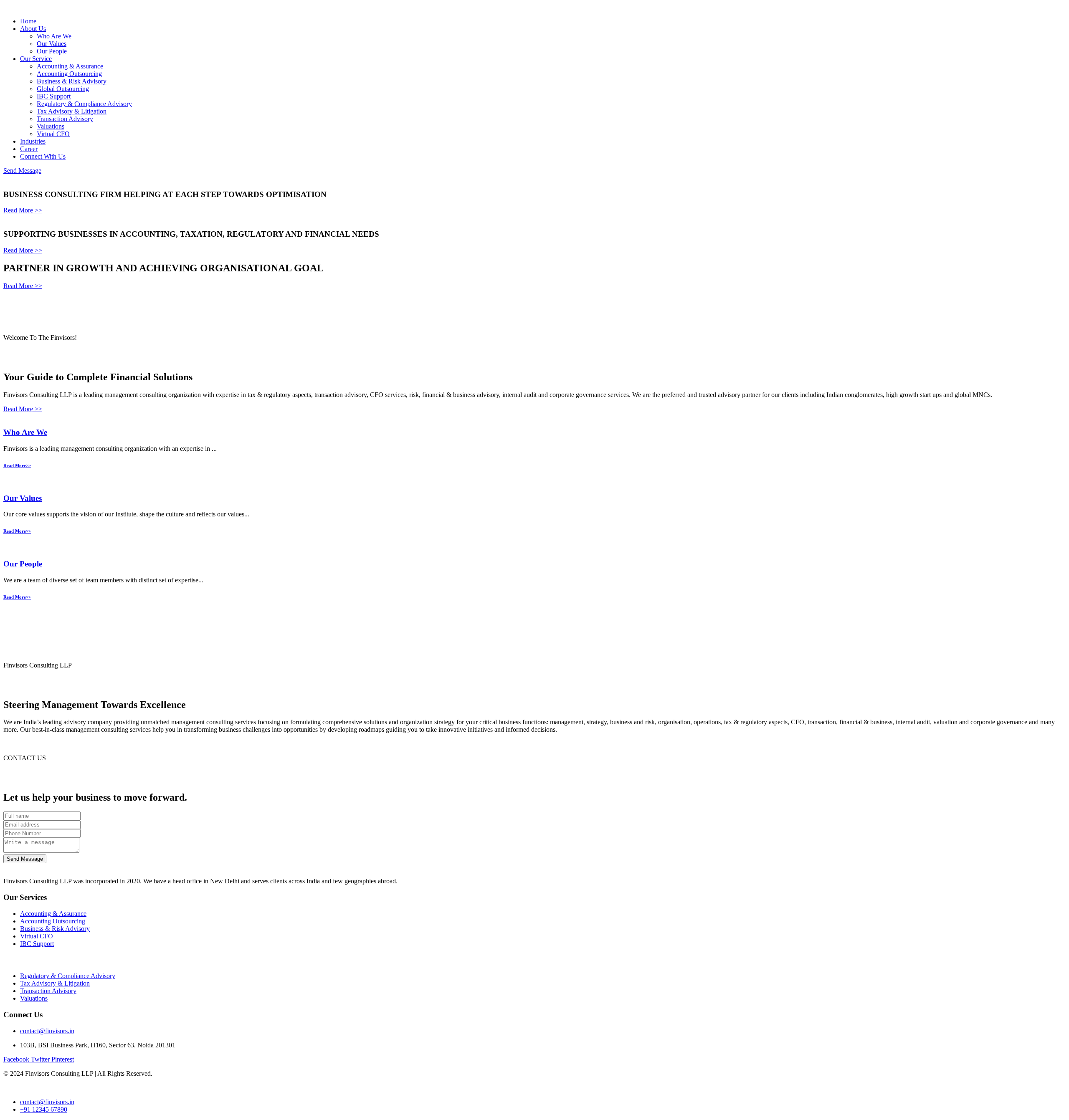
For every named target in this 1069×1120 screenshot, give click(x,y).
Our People (52, 51)
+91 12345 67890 (43, 1109)
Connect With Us (43, 156)
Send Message (22, 170)
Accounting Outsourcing (69, 73)
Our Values (51, 43)
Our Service (36, 58)
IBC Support (54, 96)
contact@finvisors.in (47, 1030)
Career (29, 148)
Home (28, 21)
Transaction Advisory (65, 118)
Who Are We (54, 36)
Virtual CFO (53, 133)
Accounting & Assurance (70, 66)
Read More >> (22, 210)
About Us (33, 28)
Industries (33, 141)
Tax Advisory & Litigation (71, 111)
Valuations (50, 126)
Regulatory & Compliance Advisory (84, 103)
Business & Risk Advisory (71, 81)
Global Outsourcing (63, 88)
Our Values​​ (22, 498)
